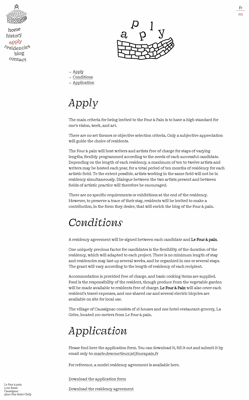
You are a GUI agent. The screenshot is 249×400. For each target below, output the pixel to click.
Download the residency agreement (101, 388)
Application (83, 82)
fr (240, 7)
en (240, 13)
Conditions (83, 76)
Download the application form (97, 378)
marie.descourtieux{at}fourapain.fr (126, 353)
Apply (78, 71)
